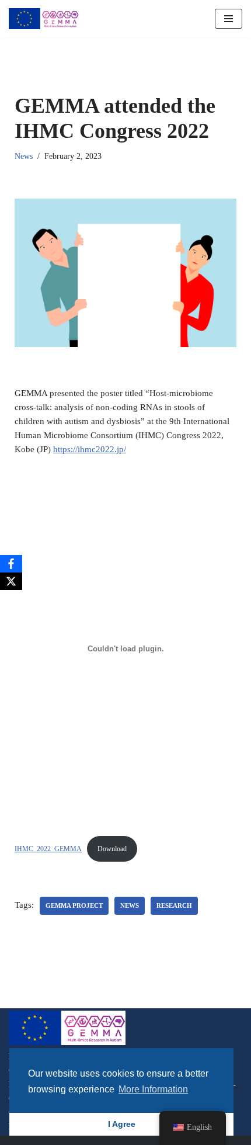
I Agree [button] (121, 1124)
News (24, 156)
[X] (11, 581)
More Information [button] (153, 1089)
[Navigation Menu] (228, 19)
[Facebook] (11, 563)
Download (112, 849)
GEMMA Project (74, 905)
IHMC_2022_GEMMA (48, 849)
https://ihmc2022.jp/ (89, 449)
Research (174, 905)
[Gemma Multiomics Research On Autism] (44, 18)
